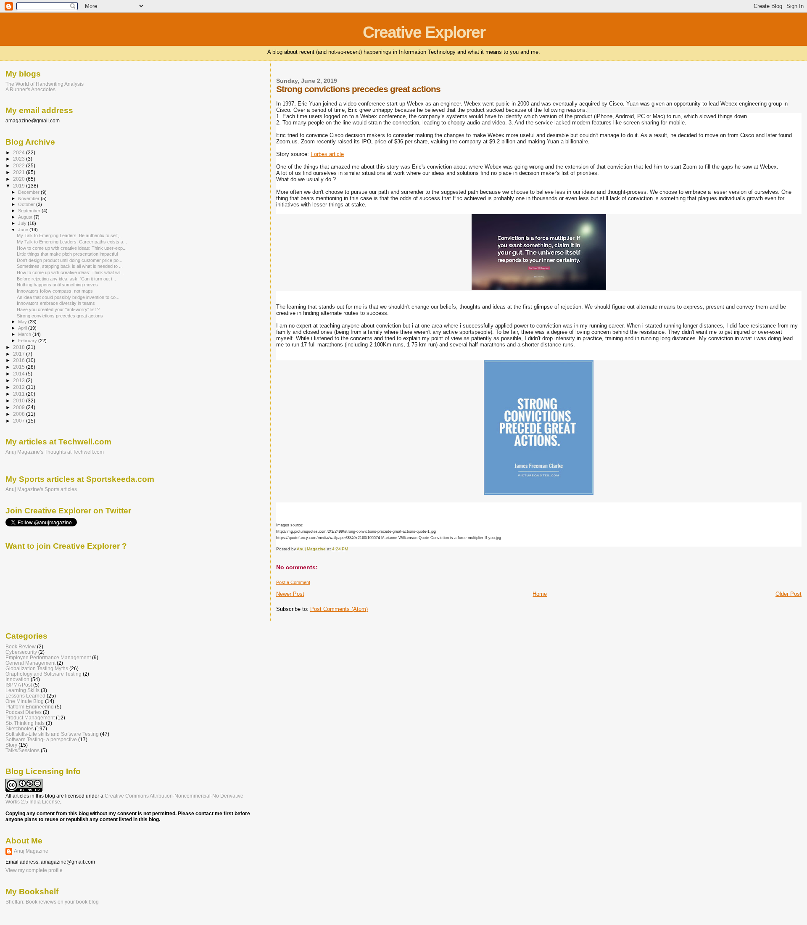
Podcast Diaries (23, 712)
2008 (19, 414)
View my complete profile (34, 870)
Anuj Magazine (31, 851)
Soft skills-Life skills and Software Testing (52, 734)
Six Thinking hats (25, 723)
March (25, 334)
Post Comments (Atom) (339, 609)
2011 (19, 393)
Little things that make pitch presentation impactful (67, 253)
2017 (19, 354)
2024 (19, 152)
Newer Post (290, 594)
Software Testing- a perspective (41, 739)
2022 (19, 165)
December (29, 192)
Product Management (30, 717)
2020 (19, 179)
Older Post (788, 594)
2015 (19, 367)
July (23, 223)
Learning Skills (22, 690)
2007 (19, 420)
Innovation (17, 679)
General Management (30, 663)
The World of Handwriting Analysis (44, 84)
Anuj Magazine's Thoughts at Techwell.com (54, 452)
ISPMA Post (18, 684)
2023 (19, 158)
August (26, 216)
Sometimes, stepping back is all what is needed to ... (70, 266)
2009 (19, 407)
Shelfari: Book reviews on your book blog (52, 902)
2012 (19, 387)
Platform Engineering (29, 706)
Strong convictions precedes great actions (60, 315)
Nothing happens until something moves (57, 284)
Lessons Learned (25, 695)
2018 (19, 347)
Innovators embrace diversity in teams (56, 303)
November (29, 198)
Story (11, 745)
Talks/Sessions (22, 750)
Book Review (20, 646)
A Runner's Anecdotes (30, 89)
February (28, 340)
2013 (19, 380)
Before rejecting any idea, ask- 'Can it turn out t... (66, 278)
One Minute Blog (24, 701)
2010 (19, 400)
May (23, 321)
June (23, 229)
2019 (19, 185)
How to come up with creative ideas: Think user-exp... (72, 248)
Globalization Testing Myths (36, 668)
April (23, 327)
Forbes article (327, 154)
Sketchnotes (19, 728)
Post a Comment (293, 582)
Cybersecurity (21, 652)
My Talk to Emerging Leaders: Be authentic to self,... (70, 235)
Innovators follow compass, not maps (55, 290)
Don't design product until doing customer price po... (69, 260)
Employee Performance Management (48, 657)
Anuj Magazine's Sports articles (41, 489)
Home (540, 594)
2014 (19, 373)
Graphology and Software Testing (43, 674)
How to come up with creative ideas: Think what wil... (70, 272)
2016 (19, 360)
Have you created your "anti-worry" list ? (58, 309)
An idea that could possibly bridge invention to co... (68, 297)
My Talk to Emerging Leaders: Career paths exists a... (72, 241)
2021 (19, 172)
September (30, 210)
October (27, 204)
